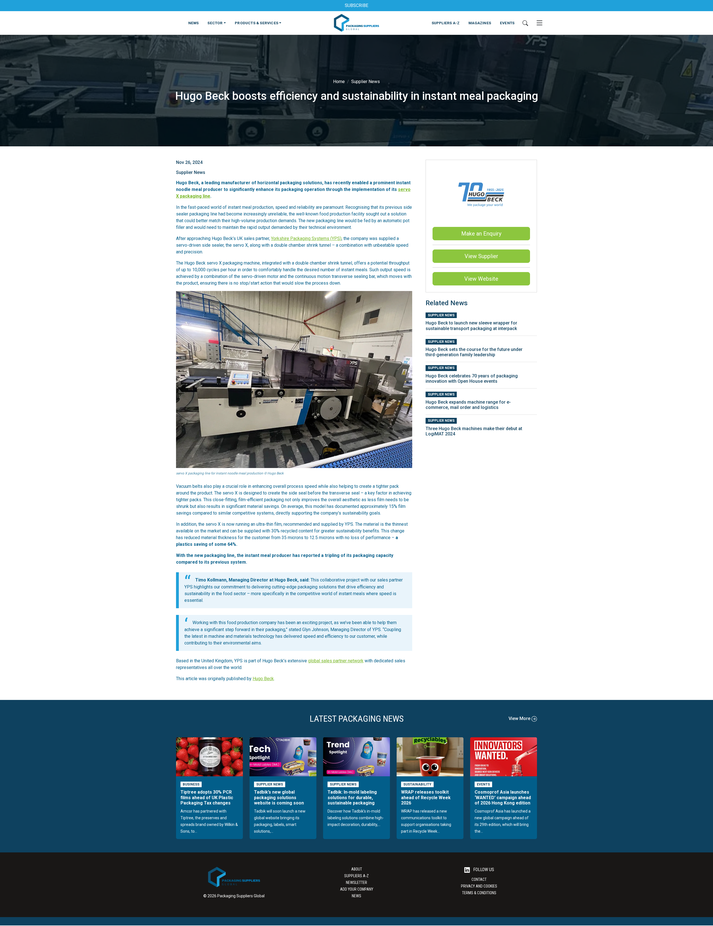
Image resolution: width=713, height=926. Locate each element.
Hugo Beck (263, 678)
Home (339, 81)
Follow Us (483, 869)
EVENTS (507, 23)
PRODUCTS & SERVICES (256, 23)
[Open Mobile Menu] (539, 23)
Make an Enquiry (481, 233)
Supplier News (365, 81)
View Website (481, 278)
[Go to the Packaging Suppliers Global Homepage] (356, 23)
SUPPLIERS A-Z (446, 23)
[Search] (525, 23)
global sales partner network (335, 660)
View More (520, 718)
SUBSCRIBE (356, 5)
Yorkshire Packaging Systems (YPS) (306, 238)
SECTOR (215, 23)
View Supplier (481, 256)
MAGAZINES (479, 23)
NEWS (193, 23)
